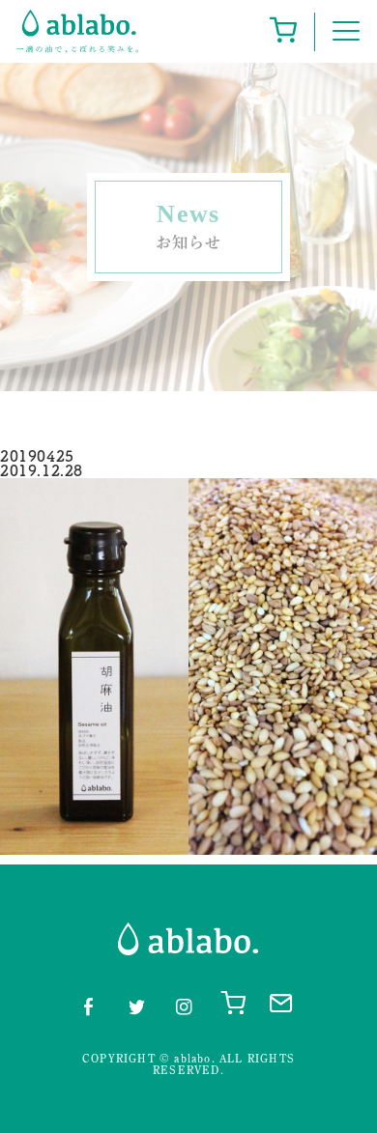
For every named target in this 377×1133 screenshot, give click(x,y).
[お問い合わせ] (279, 1002)
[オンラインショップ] (282, 31)
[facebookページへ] (88, 1003)
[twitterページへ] (136, 1003)
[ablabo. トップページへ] (77, 31)
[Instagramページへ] (183, 1003)
